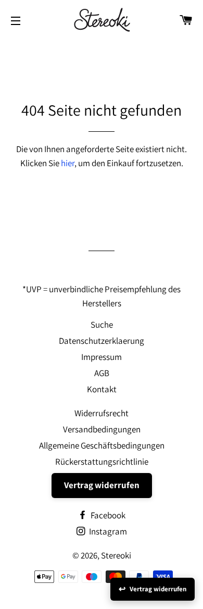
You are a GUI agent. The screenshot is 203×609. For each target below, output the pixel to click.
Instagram (107, 531)
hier (67, 163)
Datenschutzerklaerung (101, 340)
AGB (101, 373)
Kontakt (102, 389)
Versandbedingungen (102, 429)
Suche (102, 324)
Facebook (107, 515)
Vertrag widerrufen (101, 485)
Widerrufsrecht (101, 413)
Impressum (101, 357)
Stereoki (116, 555)
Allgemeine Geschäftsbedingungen (101, 445)
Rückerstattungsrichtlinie (101, 461)
